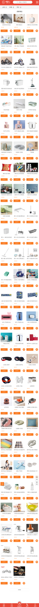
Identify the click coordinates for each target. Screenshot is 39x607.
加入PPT (4, 30)
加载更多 (19, 589)
